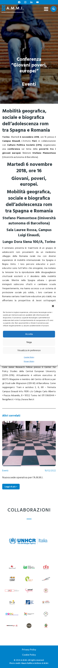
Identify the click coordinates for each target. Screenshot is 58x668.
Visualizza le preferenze (29, 350)
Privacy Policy (29, 361)
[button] (53, 306)
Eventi (29, 84)
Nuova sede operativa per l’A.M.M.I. (22, 477)
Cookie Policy (29, 357)
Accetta (29, 334)
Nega (29, 342)
